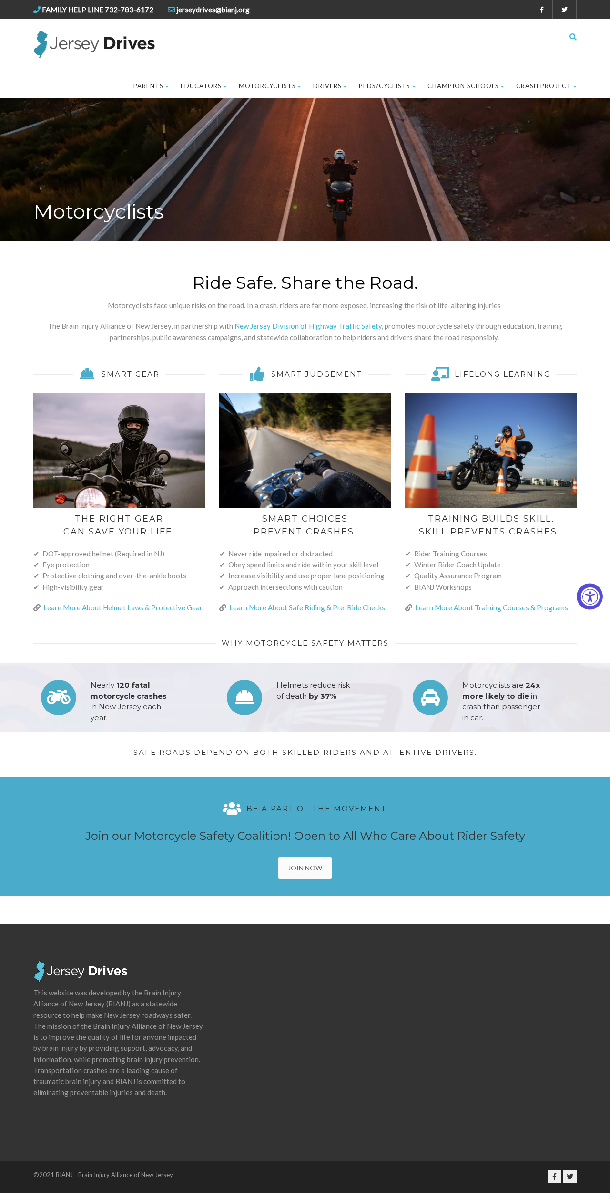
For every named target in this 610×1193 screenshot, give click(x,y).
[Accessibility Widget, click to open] (590, 597)
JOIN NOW (305, 868)
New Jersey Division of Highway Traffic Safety (308, 326)
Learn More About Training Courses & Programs (491, 607)
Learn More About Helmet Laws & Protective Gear (123, 607)
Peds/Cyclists (384, 86)
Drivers (327, 86)
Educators (201, 86)
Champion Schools (463, 86)
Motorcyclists (267, 86)
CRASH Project (543, 86)
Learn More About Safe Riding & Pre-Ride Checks (307, 607)
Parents (148, 86)
